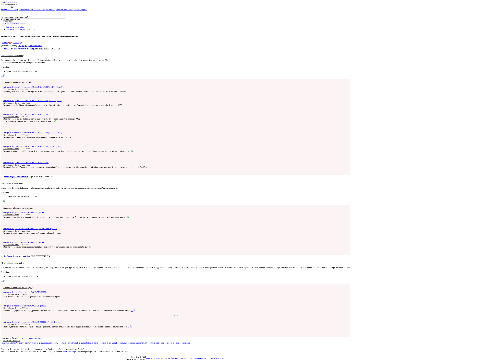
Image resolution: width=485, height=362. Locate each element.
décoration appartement (137, 343)
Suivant (32, 46)
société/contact (173, 358)
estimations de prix (70, 351)
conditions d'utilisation (206, 358)
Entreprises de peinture (15, 27)
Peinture (7, 42)
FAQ (194, 358)
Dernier (38, 46)
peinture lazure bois (156, 343)
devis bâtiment (161, 358)
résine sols (170, 343)
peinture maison (31, 343)
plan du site (150, 358)
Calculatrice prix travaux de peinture (20, 29)
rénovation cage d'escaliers (12, 343)
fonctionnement (185, 358)
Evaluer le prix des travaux (29, 9)
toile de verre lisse (183, 343)
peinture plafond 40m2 (69, 343)
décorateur (122, 343)
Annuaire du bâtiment (64, 9)
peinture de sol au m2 (108, 343)
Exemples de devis (47, 9)
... (2, 76)
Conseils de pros (80, 9)
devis (126, 351)
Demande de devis (10, 9)
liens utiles (219, 358)
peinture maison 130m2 (48, 343)
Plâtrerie (17, 42)
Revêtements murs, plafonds (20, 23)
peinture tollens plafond (88, 343)
